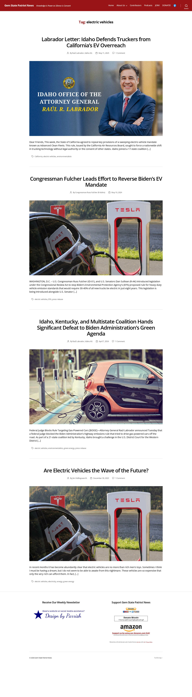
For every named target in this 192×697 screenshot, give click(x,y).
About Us (121, 5)
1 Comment (120, 53)
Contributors (135, 5)
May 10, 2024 (116, 192)
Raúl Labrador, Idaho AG (82, 53)
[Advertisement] (96, 680)
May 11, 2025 (104, 53)
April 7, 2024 (104, 341)
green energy (69, 448)
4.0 (144, 642)
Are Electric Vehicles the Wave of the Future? (96, 470)
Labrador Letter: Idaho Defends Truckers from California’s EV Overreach (96, 42)
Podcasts (148, 5)
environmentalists (64, 156)
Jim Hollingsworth (79, 478)
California (38, 156)
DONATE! (166, 5)
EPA (49, 299)
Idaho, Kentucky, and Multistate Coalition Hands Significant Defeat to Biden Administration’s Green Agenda (96, 327)
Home (111, 5)
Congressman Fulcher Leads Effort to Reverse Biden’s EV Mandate (96, 181)
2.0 (137, 642)
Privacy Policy (149, 642)
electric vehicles (49, 156)
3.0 (139, 642)
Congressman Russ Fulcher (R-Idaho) (90, 192)
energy (59, 581)
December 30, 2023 (101, 478)
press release (57, 299)
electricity (52, 581)
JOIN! (157, 5)
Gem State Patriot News (19, 5)
